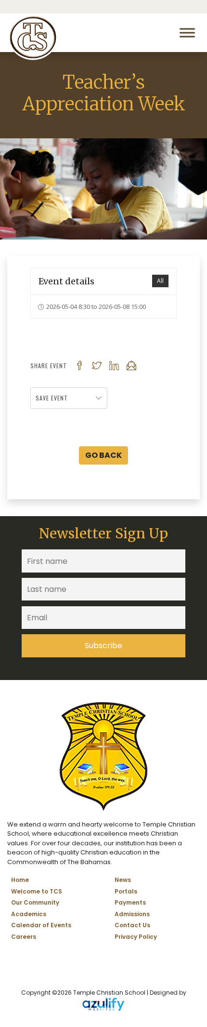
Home (20, 880)
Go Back (103, 455)
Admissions (132, 914)
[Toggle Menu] (187, 32)
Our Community (35, 902)
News (123, 880)
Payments (130, 902)
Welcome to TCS (36, 891)
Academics (28, 914)
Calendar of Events (41, 925)
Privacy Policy (136, 937)
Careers (23, 937)
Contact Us (132, 925)
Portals (126, 891)
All (160, 281)
